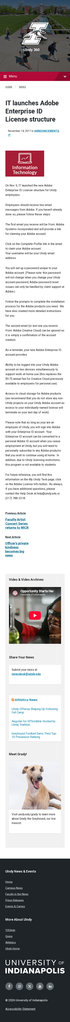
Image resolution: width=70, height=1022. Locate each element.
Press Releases (14, 900)
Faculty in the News (16, 894)
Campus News (14, 888)
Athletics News (26, 700)
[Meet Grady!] (35, 786)
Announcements (46, 131)
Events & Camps (15, 906)
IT (9, 135)
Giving (8, 936)
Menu (13, 76)
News (22, 86)
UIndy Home (12, 948)
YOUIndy (10, 930)
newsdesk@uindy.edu (26, 674)
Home (8, 86)
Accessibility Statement (20, 1009)
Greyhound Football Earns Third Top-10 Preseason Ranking (34, 735)
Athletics (10, 942)
